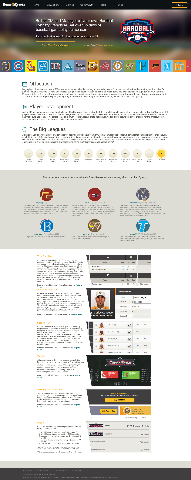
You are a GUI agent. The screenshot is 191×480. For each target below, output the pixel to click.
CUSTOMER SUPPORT (61, 470)
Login (181, 5)
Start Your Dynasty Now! (55, 45)
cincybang (38, 203)
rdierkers (86, 234)
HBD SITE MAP (77, 470)
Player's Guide (76, 314)
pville (87, 203)
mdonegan (38, 234)
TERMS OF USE (27, 470)
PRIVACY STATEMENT (43, 470)
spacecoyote (135, 203)
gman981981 (135, 234)
